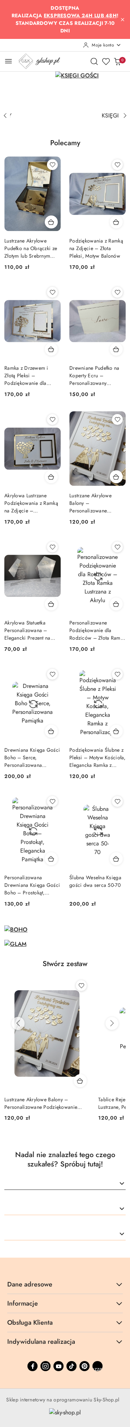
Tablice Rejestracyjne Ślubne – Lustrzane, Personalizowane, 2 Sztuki (44, 1103)
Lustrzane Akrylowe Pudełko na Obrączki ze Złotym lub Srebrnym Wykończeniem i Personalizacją (30, 248)
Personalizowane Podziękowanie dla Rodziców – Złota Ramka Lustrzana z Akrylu (97, 630)
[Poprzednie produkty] (18, 1023)
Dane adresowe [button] (29, 1284)
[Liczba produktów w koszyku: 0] (117, 61)
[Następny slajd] (125, 115)
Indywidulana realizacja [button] (41, 1341)
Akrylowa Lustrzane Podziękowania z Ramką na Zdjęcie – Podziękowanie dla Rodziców (31, 503)
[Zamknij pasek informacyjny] (122, 19)
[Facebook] (32, 1366)
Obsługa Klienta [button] (30, 1322)
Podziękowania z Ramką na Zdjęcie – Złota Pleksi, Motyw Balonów (96, 248)
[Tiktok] (71, 1366)
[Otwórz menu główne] (8, 61)
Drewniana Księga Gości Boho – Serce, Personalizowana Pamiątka (32, 757)
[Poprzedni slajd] (5, 115)
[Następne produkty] (111, 1023)
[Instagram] (45, 1366)
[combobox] (65, 1184)
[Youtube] (58, 1366)
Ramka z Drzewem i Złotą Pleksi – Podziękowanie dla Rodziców (26, 375)
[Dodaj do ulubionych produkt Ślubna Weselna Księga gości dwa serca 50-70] (117, 801)
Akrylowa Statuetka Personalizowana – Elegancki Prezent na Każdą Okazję (27, 630)
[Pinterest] (84, 1366)
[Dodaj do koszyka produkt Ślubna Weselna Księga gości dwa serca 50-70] (116, 858)
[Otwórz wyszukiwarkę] (94, 61)
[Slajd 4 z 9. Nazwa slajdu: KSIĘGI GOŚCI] (65, 89)
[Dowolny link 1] (97, 1366)
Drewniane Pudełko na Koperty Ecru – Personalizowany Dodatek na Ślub (94, 375)
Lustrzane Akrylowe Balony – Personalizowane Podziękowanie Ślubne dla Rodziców (94, 503)
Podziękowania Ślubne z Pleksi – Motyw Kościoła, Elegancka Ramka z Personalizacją (97, 757)
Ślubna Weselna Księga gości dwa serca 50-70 (95, 881)
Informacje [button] (22, 1303)
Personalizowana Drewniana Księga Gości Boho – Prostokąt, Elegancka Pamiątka (32, 885)
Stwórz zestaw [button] (65, 964)
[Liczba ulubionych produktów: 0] (106, 61)
